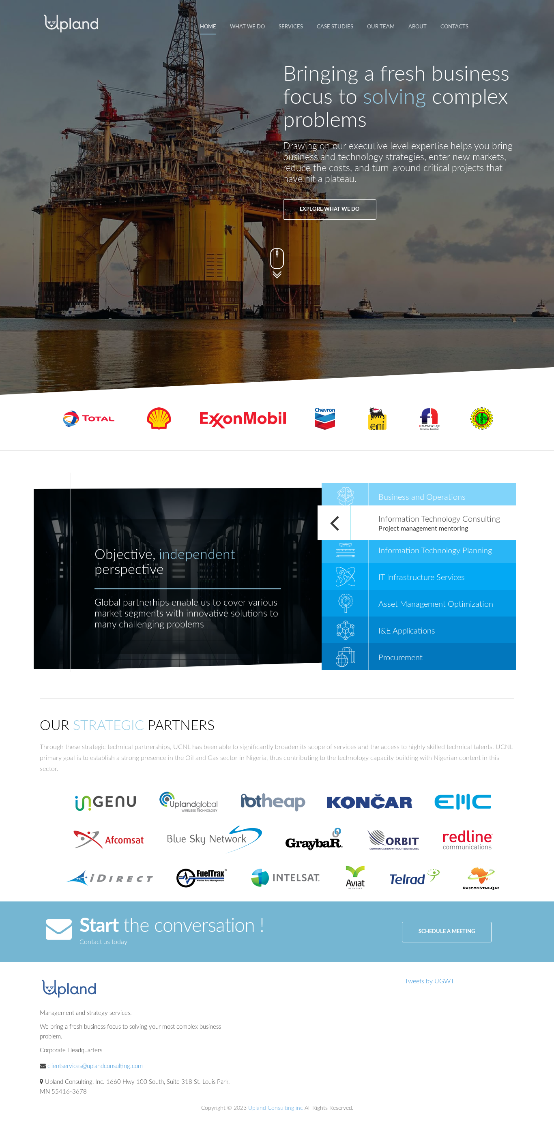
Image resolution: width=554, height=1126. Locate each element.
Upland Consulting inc (275, 1108)
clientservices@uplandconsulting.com (95, 1066)
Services (291, 27)
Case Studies (335, 27)
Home (208, 27)
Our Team (381, 27)
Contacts (454, 27)
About (417, 27)
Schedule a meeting (447, 931)
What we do (247, 27)
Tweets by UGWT (429, 981)
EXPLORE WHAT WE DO (330, 209)
